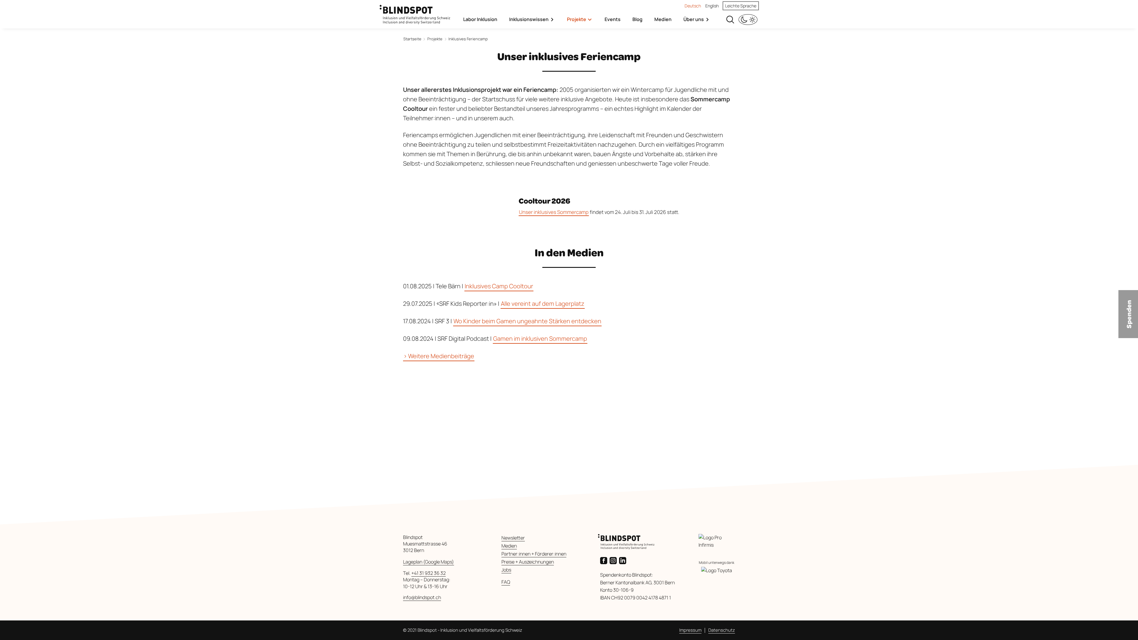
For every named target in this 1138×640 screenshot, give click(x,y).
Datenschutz (721, 630)
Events (613, 19)
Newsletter (513, 538)
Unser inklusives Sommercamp (554, 212)
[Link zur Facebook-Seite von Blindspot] (605, 560)
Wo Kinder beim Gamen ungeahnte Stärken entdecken (527, 321)
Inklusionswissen (529, 19)
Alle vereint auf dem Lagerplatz (542, 304)
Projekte (576, 19)
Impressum (690, 630)
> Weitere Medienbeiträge (438, 356)
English (712, 6)
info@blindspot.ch (422, 597)
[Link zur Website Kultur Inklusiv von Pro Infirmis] (717, 541)
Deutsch (693, 6)
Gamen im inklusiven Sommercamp (540, 339)
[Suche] (730, 19)
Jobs (506, 570)
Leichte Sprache (740, 6)
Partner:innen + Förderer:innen (533, 554)
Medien (663, 19)
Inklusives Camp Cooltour (499, 286)
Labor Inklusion (480, 19)
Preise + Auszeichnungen (527, 562)
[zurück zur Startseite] (414, 11)
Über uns (693, 19)
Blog (637, 19)
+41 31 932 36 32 (428, 573)
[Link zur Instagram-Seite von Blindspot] (614, 560)
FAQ (505, 582)
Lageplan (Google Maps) (428, 562)
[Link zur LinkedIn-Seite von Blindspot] (624, 560)
